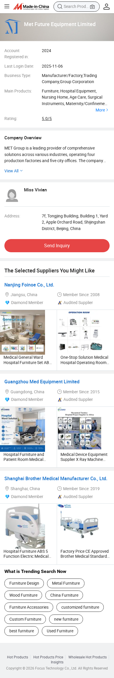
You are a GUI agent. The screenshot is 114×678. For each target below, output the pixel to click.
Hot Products (17, 657)
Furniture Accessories (29, 607)
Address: (12, 216)
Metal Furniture (66, 583)
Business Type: (17, 75)
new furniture (66, 619)
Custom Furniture (25, 619)
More (100, 110)
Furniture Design (24, 583)
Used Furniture (60, 631)
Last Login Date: (19, 66)
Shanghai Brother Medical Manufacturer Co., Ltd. (55, 478)
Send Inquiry (57, 245)
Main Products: (18, 91)
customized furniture (80, 607)
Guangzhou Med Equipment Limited (42, 381)
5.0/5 (47, 118)
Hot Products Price (48, 657)
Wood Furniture (23, 595)
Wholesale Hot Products (87, 657)
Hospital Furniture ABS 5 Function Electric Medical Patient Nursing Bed (26, 556)
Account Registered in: (16, 54)
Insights (57, 662)
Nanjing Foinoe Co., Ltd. (29, 285)
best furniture (21, 631)
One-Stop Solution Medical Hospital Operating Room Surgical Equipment (84, 362)
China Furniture (64, 595)
